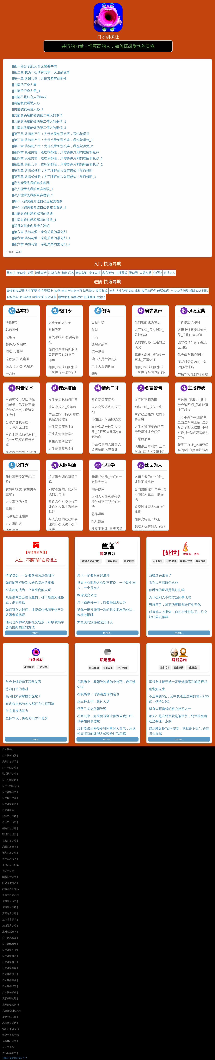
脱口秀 (133, 272)
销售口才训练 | (10, 828)
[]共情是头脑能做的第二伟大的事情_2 (39, 127)
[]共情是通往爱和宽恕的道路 (32, 213)
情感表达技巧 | (10, 901)
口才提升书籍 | (10, 798)
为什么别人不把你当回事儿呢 (170, 597)
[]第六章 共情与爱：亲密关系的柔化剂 (39, 232)
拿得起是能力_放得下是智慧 (150, 416)
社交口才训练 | (10, 840)
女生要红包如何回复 (63, 399)
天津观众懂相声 (17, 516)
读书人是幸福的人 (104, 359)
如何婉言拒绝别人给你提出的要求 (30, 582)
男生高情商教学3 (61, 426)
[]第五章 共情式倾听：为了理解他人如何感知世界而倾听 (52, 170)
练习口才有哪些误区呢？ (23, 696)
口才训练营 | (8, 810)
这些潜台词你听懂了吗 (63, 479)
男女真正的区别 (17, 501)
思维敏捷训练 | (10, 1023)
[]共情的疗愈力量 (24, 84)
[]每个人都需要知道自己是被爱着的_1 (39, 207)
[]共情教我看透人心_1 (27, 109)
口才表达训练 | (10, 767)
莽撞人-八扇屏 (16, 344)
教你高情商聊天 (103, 399)
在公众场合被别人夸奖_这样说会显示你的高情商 (107, 432)
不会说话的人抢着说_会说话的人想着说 (107, 446)
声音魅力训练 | (10, 913)
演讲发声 (41, 272)
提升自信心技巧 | (11, 1004)
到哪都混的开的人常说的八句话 (63, 491)
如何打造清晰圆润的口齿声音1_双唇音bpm (63, 355)
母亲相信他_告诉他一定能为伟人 (107, 479)
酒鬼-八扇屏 (14, 352)
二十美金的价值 (103, 366)
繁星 (95, 373)
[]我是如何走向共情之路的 (31, 226)
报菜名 (10, 337)
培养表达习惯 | (10, 1016)
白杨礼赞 (98, 322)
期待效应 (98, 489)
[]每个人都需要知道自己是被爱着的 (37, 201)
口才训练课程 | (10, 792)
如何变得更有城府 (147, 519)
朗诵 (30, 272)
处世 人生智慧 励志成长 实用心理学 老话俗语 (139, 290)
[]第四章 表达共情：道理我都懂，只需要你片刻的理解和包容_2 (57, 164)
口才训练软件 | (10, 804)
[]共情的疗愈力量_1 (26, 91)
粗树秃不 (55, 330)
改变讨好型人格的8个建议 (150, 509)
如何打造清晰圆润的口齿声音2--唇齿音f (63, 369)
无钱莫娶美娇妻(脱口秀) (21, 479)
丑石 (95, 337)
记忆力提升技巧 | (11, 1029)
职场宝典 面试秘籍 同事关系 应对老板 (32, 297)
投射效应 (98, 521)
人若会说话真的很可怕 (106, 409)
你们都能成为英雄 (147, 322)
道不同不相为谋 (146, 399)
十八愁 (10, 373)
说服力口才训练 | (11, 895)
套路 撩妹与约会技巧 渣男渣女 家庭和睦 (81, 290)
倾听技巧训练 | (10, 1041)
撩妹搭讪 (81, 272)
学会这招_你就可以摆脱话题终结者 (64, 416)
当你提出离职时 (189, 322)
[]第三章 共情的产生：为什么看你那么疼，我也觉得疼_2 (52, 146)
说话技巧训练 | (10, 773)
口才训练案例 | (10, 980)
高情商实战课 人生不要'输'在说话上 (30, 290)
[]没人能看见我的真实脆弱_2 (32, 195)
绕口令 (21, 272)
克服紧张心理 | (10, 998)
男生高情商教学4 (61, 448)
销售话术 (68, 272)
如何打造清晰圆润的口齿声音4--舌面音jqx (150, 369)
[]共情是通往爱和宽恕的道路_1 (34, 219)
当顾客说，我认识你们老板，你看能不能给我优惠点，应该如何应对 (20, 407)
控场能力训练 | (10, 925)
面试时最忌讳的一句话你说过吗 (192, 364)
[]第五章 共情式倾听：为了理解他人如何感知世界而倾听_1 (54, 177)
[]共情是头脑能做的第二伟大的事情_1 (39, 121)
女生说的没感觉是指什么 (95, 622)
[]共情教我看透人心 (26, 103)
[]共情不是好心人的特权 (29, 97)
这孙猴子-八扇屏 (17, 359)
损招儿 (10, 509)
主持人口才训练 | (11, 865)
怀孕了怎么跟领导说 (91, 709)
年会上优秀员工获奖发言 (23, 682)
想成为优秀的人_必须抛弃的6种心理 (150, 529)
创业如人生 (157, 689)
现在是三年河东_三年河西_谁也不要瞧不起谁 (150, 451)
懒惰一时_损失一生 (148, 407)
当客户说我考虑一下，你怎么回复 (18, 424)
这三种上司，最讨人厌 (93, 701)
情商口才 (95, 272)
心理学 (157, 272)
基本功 (11, 272)
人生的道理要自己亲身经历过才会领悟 (149, 429)
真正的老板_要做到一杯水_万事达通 (150, 357)
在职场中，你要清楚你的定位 (98, 694)
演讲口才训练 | (10, 816)
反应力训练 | (8, 1047)
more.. (36, 632)
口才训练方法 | (10, 755)
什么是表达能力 (17, 711)
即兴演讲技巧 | (10, 883)
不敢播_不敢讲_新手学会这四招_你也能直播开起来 (193, 405)
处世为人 (169, 272)
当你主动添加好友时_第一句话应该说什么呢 (21, 440)
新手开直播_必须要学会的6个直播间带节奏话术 (193, 450)
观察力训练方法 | (11, 1035)
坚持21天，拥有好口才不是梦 (27, 718)
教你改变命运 (87, 595)
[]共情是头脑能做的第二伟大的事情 (37, 115)
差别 (95, 330)
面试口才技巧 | (10, 822)
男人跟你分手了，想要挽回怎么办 (101, 602)
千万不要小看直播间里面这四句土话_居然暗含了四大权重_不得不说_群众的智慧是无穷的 (193, 427)
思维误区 (98, 514)
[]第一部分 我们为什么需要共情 (34, 66)
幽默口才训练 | (10, 877)
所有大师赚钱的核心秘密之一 (170, 709)
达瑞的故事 (100, 344)
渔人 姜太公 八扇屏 (19, 366)
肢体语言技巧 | (10, 919)
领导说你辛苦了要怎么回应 (192, 344)
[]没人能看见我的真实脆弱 (31, 183)
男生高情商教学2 (61, 434)
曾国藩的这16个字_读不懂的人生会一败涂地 (150, 494)
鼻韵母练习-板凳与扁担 (64, 339)
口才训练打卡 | (10, 962)
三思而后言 (143, 439)
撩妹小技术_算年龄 (62, 407)
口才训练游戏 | (10, 986)
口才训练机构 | (10, 956)
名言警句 (108, 272)
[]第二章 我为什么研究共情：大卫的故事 (41, 72)
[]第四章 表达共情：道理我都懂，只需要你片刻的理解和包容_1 (57, 158)
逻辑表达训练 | (10, 907)
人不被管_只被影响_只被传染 (149, 332)
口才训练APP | (10, 950)
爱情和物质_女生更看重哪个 (21, 491)
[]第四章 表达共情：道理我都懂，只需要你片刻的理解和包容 (55, 152)
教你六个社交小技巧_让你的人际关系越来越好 (64, 507)
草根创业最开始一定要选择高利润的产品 (178, 682)
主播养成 (122, 272)
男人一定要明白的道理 (93, 575)
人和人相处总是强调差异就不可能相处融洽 (106, 502)
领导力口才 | (8, 871)
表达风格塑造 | (10, 1053)
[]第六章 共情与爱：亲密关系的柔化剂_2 (41, 244)
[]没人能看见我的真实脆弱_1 (32, 189)
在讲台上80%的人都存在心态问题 (30, 703)
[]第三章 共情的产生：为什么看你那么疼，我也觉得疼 (50, 134)
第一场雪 (98, 352)
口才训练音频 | (10, 944)
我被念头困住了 (160, 575)
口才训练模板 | (10, 992)
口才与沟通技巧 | (11, 786)
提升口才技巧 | (10, 761)
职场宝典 (54, 272)
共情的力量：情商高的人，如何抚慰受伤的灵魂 (108, 46)
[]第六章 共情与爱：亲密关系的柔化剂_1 (41, 238)
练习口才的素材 (17, 689)
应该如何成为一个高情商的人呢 (28, 590)
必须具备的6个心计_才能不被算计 (149, 479)
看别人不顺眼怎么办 (163, 582)
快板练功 (12, 322)
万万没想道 (14, 523)
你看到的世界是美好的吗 (167, 590)
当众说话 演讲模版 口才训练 (189, 290)
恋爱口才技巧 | (10, 846)
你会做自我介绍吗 (190, 354)
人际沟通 (145, 272)
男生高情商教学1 (61, 441)
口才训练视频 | (10, 937)
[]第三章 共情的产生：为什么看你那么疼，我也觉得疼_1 (52, 140)
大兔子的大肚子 (60, 322)
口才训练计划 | (10, 974)
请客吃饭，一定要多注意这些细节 (30, 575)
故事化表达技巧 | (11, 889)
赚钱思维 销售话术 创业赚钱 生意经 (81, 297)
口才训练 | (7, 749)
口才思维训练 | (10, 779)
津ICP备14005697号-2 (15, 1058)
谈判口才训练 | (10, 852)
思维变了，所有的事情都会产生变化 (175, 604)
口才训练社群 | (10, 968)
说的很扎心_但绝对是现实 (150, 344)
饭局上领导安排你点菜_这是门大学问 (192, 332)
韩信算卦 (12, 330)
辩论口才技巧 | (10, 859)
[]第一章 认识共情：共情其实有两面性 (39, 78)
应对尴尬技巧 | (10, 931)
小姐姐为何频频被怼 (106, 419)
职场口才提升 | (10, 834)
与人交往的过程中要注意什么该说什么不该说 (63, 524)
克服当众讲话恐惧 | (12, 1010)
